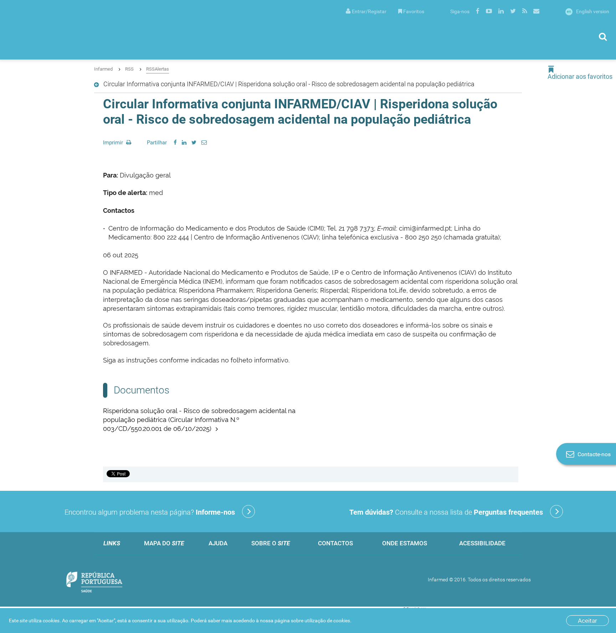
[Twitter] (194, 142)
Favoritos (413, 11)
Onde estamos (404, 543)
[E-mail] (204, 142)
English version (588, 11)
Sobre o (270, 543)
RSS (129, 69)
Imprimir (113, 142)
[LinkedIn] (184, 142)
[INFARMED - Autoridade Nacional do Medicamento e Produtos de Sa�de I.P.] (76, 29)
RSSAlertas (157, 69)
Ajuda (218, 543)
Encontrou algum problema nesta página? (150, 512)
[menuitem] (366, 11)
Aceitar (587, 620)
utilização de (327, 620)
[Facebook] (175, 142)
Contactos (335, 543)
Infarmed (103, 69)
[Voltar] (98, 84)
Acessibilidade (482, 543)
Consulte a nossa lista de (446, 512)
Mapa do (164, 543)
